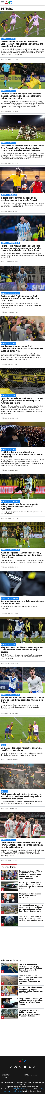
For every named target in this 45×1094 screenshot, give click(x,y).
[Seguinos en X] (20, 1067)
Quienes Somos (6, 1074)
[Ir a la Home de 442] (9, 4)
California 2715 (11, 1089)
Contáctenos (5, 1076)
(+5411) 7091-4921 (17, 1091)
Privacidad (5, 1077)
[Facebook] (15, 1067)
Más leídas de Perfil (11, 960)
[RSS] (30, 1067)
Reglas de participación (30, 1076)
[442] (22, 1061)
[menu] (2, 3)
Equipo (26, 1074)
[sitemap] (34, 1067)
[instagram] (11, 1067)
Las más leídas (9, 867)
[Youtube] (25, 1067)
